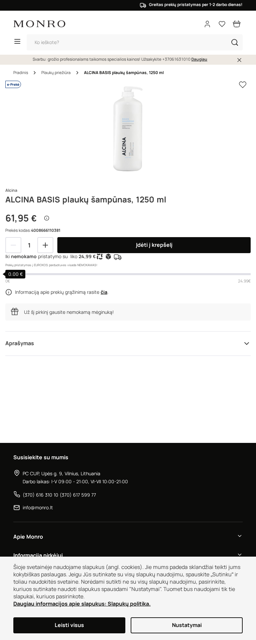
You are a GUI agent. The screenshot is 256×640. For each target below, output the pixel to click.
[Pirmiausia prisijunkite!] (243, 84)
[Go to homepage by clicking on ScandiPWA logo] (39, 23)
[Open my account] (207, 24)
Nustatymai (187, 625)
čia (104, 292)
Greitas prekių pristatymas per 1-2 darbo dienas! (190, 4)
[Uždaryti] (239, 60)
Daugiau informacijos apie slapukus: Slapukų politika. (82, 604)
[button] (235, 42)
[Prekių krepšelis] (237, 24)
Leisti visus (69, 625)
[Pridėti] (45, 245)
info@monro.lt (38, 507)
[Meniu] (17, 42)
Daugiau (199, 59)
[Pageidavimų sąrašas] (222, 24)
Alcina (11, 190)
